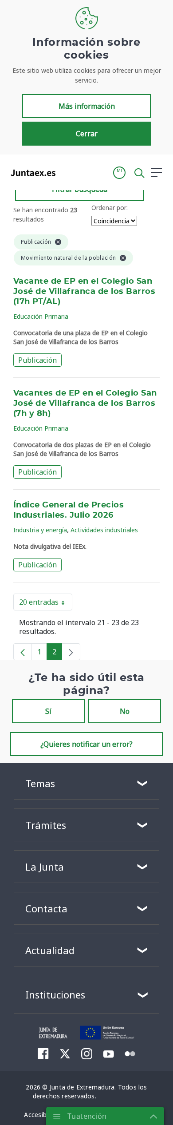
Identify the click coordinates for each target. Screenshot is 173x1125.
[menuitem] (43, 1053)
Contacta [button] (46, 908)
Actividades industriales (104, 530)
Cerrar (87, 134)
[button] (119, 172)
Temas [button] (40, 783)
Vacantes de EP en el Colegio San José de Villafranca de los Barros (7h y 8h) (85, 403)
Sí (48, 711)
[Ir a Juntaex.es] (30, 172)
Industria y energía (40, 530)
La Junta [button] (44, 866)
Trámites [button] (45, 825)
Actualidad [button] (50, 950)
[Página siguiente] (71, 651)
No (125, 711)
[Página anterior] (22, 651)
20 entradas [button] (45, 603)
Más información (87, 106)
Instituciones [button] (55, 994)
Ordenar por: (109, 207)
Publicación (37, 360)
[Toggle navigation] (67, 172)
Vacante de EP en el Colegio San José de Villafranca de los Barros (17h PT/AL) (84, 291)
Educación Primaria (40, 316)
